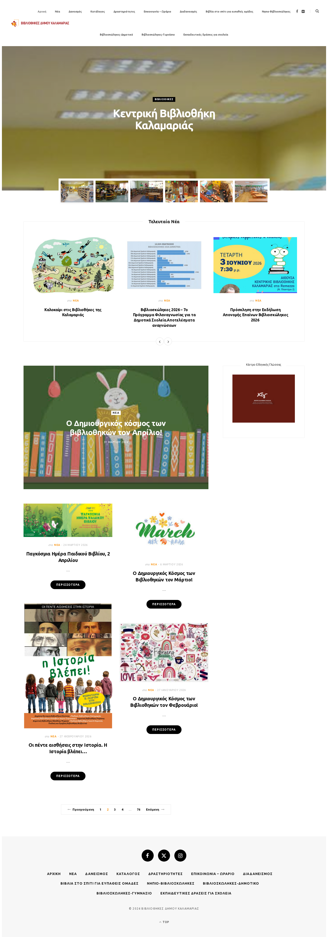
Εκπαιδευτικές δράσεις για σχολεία (205, 34)
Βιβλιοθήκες (164, 99)
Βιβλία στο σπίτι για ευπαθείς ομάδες (229, 11)
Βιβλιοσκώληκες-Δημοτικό (116, 34)
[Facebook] (148, 856)
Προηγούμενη (83, 809)
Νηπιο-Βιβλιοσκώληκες (276, 11)
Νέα (76, 300)
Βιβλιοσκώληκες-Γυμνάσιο (158, 34)
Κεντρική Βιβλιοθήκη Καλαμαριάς (164, 119)
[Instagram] (180, 856)
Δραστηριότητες (124, 11)
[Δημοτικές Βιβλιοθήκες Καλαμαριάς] (40, 23)
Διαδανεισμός (188, 11)
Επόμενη (152, 809)
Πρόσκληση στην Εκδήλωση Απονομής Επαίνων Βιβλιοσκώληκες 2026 (255, 315)
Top (165, 922)
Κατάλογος (98, 11)
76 (138, 809)
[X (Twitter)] (164, 856)
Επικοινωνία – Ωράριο (157, 11)
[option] (164, 118)
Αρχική (54, 874)
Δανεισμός (75, 11)
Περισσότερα (68, 584)
